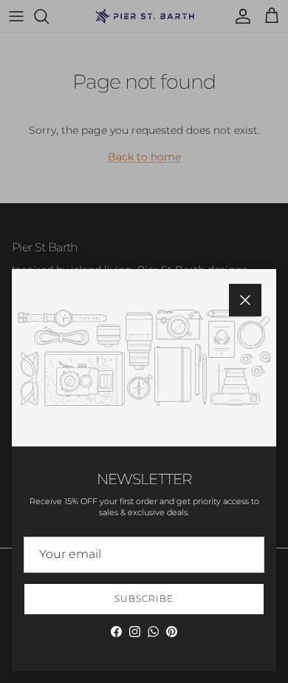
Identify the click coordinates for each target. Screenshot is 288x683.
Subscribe (144, 598)
